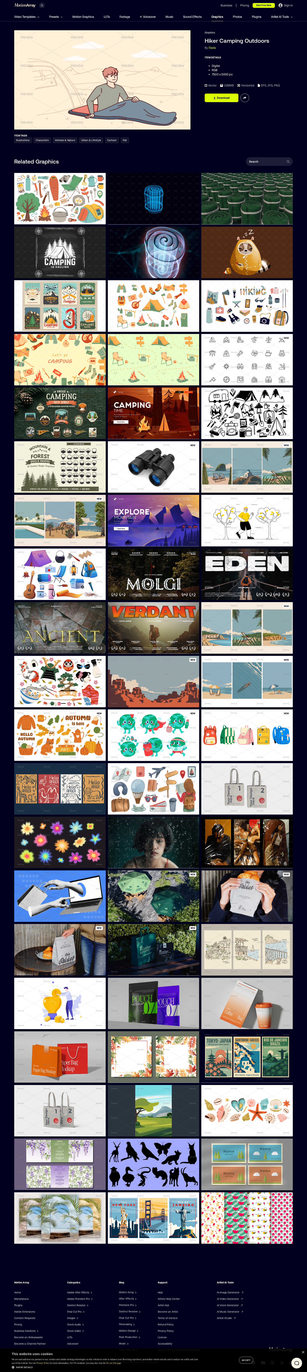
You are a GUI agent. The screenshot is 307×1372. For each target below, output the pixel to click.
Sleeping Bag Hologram (124, 219)
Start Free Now (263, 5)
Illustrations (23, 140)
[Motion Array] (135, 1292)
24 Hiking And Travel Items (219, 326)
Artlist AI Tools (280, 16)
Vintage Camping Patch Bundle (35, 434)
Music (169, 16)
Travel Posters (212, 970)
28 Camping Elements (123, 326)
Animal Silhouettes (122, 1185)
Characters (42, 140)
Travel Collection (120, 809)
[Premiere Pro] (135, 1305)
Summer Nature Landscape (127, 1131)
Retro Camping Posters (30, 326)
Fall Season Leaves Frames (126, 1077)
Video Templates (25, 16)
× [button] (303, 1352)
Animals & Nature (65, 140)
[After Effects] (135, 1299)
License (162, 1337)
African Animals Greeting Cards (35, 809)
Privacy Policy (166, 1330)
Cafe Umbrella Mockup (124, 917)
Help (160, 1292)
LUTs (107, 16)
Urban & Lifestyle (91, 140)
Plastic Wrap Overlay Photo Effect (224, 863)
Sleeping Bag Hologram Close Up (130, 273)
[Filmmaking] (133, 1324)
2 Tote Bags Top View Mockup (221, 809)
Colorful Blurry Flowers (30, 863)
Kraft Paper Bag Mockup (31, 1077)
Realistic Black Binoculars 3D (128, 487)
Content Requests (24, 1318)
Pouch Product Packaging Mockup (131, 1024)
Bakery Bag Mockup (215, 917)
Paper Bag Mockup (122, 970)
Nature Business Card (217, 1185)
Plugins (256, 16)
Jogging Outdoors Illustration (221, 541)
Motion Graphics (83, 16)
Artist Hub (163, 1305)
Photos (237, 16)
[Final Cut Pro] (135, 1318)
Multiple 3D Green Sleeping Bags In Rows (228, 219)
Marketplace (21, 1298)
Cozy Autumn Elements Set (33, 756)
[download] (100, 219)
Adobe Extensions (24, 1311)
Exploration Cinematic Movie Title (130, 595)
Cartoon (112, 140)
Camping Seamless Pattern (126, 380)
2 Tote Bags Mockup (29, 1131)
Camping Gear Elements (31, 595)
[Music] (127, 1343)
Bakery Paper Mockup (30, 970)
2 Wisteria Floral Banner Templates (37, 1185)
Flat (125, 140)
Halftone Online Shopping (32, 916)
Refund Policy (166, 1324)
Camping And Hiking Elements (34, 219)
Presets (54, 16)
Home (17, 1292)
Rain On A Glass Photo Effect (128, 863)
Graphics (217, 16)
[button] (105, 1367)
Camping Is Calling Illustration (34, 273)
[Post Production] (139, 1337)
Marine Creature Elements (219, 1131)
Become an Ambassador (28, 1337)
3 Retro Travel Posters (217, 1077)
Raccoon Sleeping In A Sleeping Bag (225, 273)
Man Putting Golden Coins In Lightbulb (39, 1024)
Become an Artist (168, 1311)
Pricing (18, 1324)
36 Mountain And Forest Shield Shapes (39, 487)
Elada (212, 47)
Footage (125, 16)
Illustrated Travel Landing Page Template (134, 434)
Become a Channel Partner (30, 1343)
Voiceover (149, 16)
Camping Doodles (214, 434)
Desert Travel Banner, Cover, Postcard (133, 702)
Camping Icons (213, 380)
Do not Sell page (113, 1363)
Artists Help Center (169, 1298)
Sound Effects (192, 16)
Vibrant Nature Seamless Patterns (224, 1238)
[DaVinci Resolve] (139, 1311)
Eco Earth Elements (122, 756)
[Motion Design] (137, 1331)
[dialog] (153, 1360)
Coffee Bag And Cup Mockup (221, 1024)
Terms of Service (167, 1318)
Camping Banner (27, 380)
